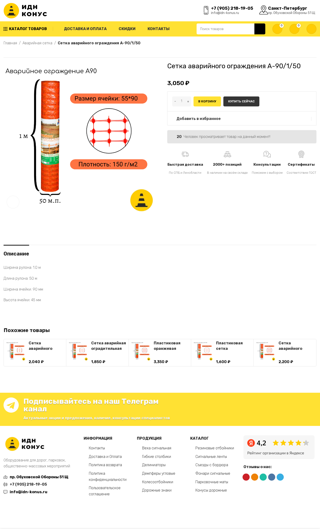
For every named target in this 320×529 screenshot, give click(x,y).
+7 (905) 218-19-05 (28, 484)
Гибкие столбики (156, 456)
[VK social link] (271, 477)
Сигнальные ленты (211, 456)
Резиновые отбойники (214, 448)
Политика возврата (105, 465)
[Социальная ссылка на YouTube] (246, 477)
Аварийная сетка (37, 43)
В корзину (207, 101)
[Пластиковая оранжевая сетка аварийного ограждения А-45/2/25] (140, 351)
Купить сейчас (241, 101)
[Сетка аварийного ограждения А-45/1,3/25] (265, 351)
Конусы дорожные (211, 490)
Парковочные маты (211, 482)
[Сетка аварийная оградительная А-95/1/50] (78, 351)
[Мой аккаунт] (311, 29)
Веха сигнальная (156, 448)
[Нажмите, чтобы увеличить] (13, 202)
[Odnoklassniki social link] (254, 477)
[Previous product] (6, 52)
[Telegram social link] (280, 477)
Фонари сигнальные (212, 473)
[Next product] (18, 52)
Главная (10, 43)
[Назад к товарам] (12, 52)
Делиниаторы (154, 465)
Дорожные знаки (156, 490)
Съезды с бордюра (211, 465)
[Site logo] (26, 10)
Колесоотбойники (157, 482)
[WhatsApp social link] (263, 477)
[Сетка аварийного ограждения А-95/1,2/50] (15, 351)
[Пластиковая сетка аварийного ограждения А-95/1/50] (203, 351)
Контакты (97, 448)
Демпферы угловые (158, 473)
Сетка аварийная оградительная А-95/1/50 (108, 348)
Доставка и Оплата (105, 456)
